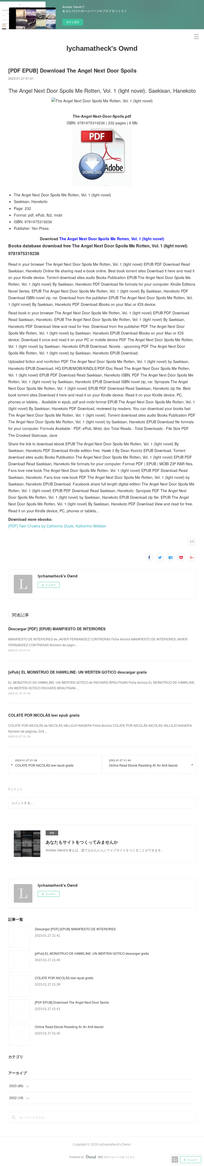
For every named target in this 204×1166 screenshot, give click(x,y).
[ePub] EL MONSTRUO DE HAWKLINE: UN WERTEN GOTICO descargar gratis (77, 672)
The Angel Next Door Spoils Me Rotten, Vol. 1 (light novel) (111, 238)
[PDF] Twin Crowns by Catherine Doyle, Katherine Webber (57, 526)
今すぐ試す (72, 22)
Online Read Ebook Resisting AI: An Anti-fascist (69, 1026)
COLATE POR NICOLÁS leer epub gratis (44, 715)
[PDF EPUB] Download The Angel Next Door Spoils (72, 1002)
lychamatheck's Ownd (102, 48)
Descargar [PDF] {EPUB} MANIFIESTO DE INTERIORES (56, 628)
